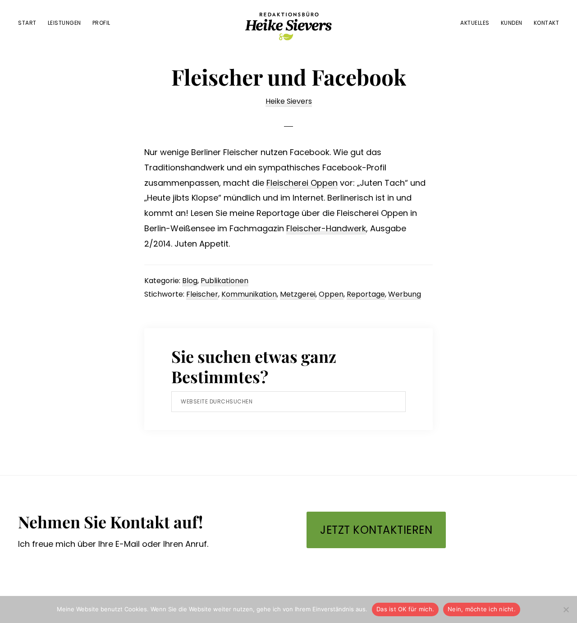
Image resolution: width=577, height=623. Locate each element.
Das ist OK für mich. (405, 609)
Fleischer (202, 294)
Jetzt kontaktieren (376, 529)
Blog (189, 280)
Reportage (366, 294)
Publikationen (224, 280)
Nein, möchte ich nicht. (482, 609)
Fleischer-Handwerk (326, 228)
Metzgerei (298, 294)
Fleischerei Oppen (302, 182)
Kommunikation (249, 294)
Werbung (404, 294)
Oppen (331, 294)
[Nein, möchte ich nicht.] (565, 609)
